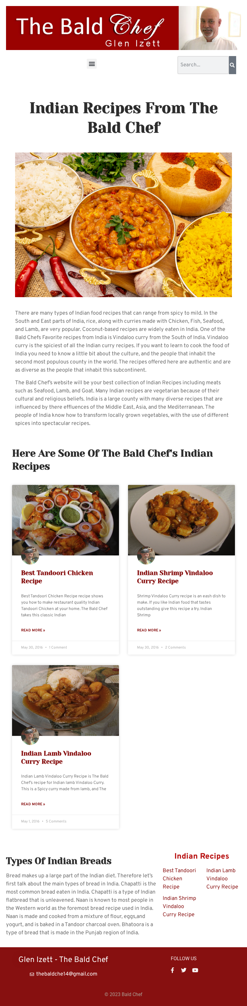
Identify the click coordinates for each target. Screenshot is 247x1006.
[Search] (232, 65)
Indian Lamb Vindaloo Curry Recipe (222, 879)
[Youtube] (195, 970)
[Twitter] (183, 970)
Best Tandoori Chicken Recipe (179, 879)
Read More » (33, 630)
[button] (92, 64)
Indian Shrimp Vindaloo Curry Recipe (179, 906)
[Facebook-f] (172, 970)
